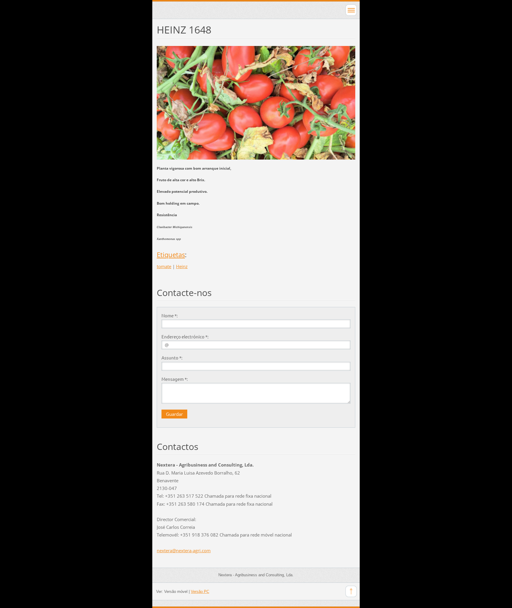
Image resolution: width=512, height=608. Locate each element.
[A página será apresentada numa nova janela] (256, 102)
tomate (164, 266)
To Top (351, 591)
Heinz (182, 266)
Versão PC (200, 591)
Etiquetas (171, 254)
